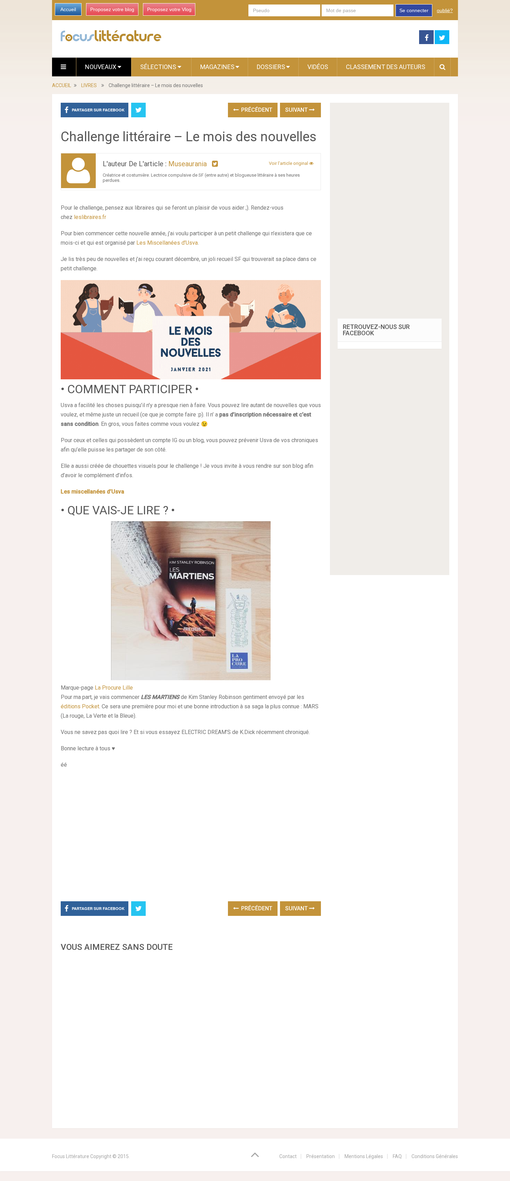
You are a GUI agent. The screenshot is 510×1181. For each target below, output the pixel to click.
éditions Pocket (80, 706)
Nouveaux (101, 66)
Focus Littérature (70, 1156)
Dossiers (271, 66)
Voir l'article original (289, 163)
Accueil (68, 9)
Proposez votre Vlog (169, 9)
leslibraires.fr (90, 217)
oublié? (445, 10)
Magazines (217, 66)
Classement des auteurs (385, 66)
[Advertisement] (191, 1038)
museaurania (187, 164)
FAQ (397, 1156)
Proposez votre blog (112, 9)
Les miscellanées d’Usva (92, 491)
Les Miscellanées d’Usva (167, 242)
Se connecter (413, 10)
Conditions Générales (434, 1156)
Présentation (320, 1156)
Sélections (159, 66)
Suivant (297, 110)
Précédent (256, 110)
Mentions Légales (364, 1156)
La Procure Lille (113, 687)
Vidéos (317, 66)
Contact (288, 1156)
